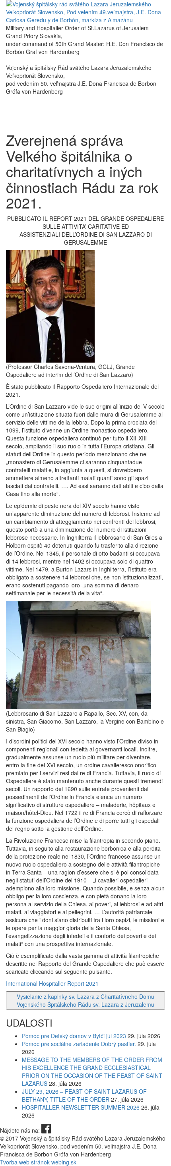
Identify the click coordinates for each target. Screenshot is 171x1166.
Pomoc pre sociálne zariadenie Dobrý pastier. (79, 1044)
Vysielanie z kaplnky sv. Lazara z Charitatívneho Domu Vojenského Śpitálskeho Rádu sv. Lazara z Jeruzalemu (85, 1000)
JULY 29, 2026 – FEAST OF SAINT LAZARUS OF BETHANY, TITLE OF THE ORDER (84, 1095)
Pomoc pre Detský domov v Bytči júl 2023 (74, 1036)
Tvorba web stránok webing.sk (38, 1162)
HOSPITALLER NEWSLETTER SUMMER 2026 (81, 1107)
